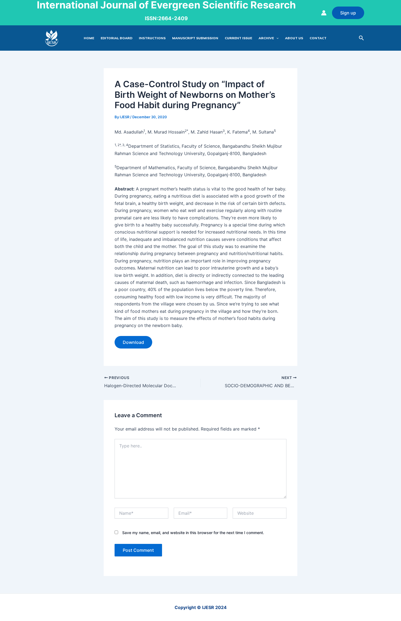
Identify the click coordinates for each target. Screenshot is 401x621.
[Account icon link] (324, 13)
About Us (294, 38)
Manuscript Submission (195, 38)
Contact (318, 38)
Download (133, 342)
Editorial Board (116, 38)
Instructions (152, 38)
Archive (266, 38)
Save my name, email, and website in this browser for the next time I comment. (193, 532)
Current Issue (238, 38)
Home (89, 38)
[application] (276, 38)
